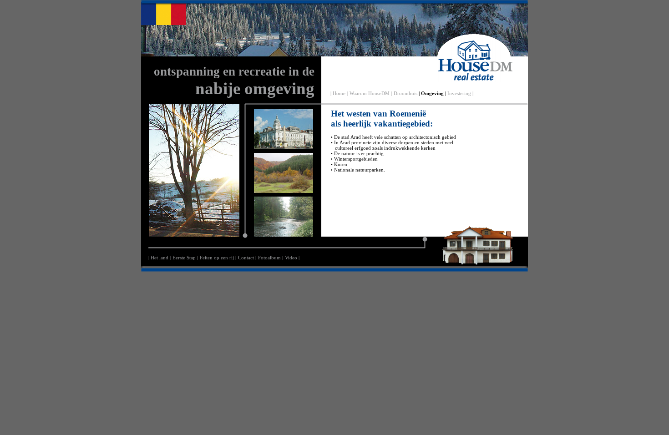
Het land (159, 257)
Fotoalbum (269, 257)
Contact (246, 257)
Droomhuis (405, 93)
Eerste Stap (184, 257)
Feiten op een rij (217, 257)
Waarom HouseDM (370, 93)
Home (339, 93)
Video (291, 257)
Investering (459, 93)
